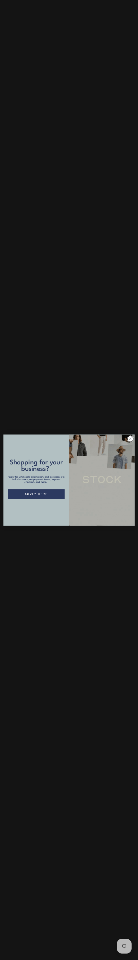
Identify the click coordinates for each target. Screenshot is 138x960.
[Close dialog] (130, 438)
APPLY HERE (36, 494)
